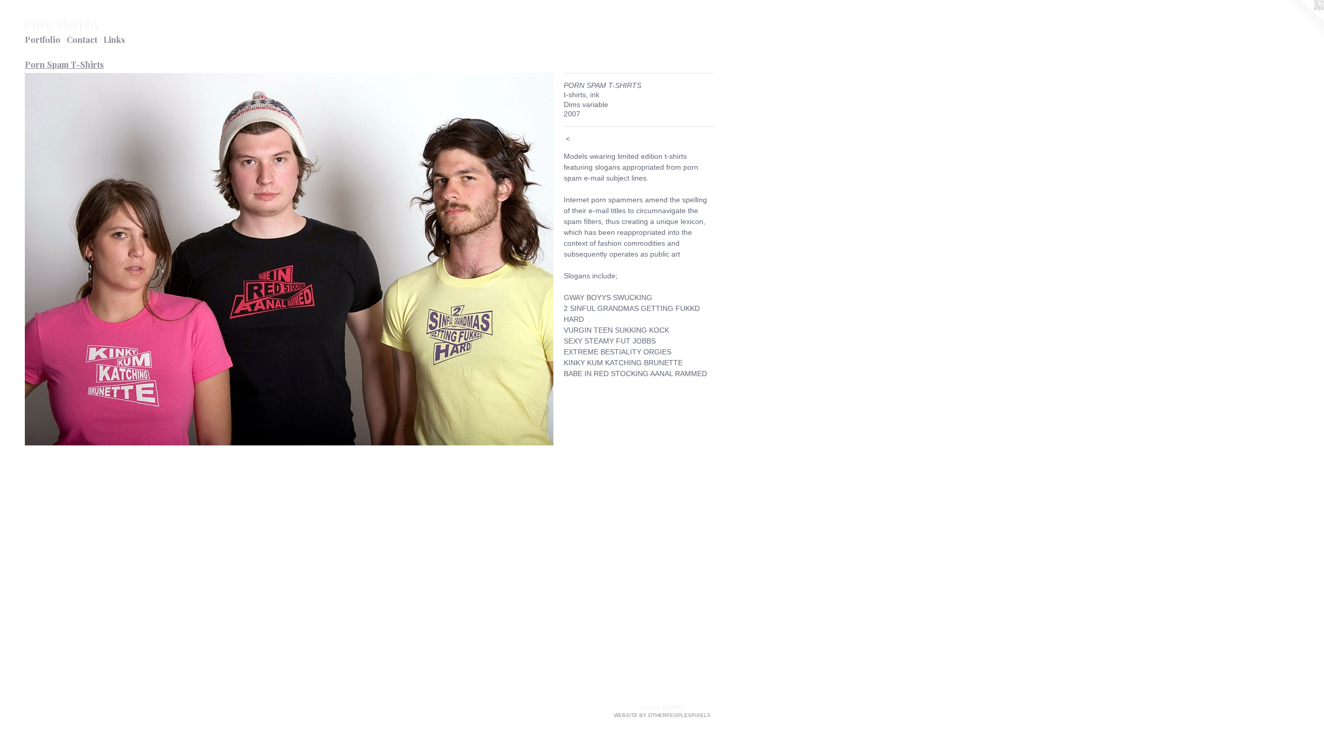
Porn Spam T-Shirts (64, 64)
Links (114, 39)
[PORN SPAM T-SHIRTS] (289, 259)
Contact (82, 39)
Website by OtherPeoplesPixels (662, 715)
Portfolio (43, 39)
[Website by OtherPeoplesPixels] (1303, 20)
